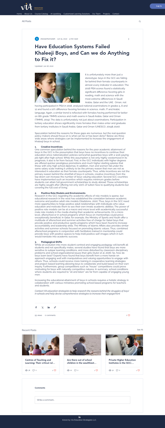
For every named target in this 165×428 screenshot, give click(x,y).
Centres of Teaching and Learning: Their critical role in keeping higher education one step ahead (40, 361)
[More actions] (128, 38)
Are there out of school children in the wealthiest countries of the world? (80, 361)
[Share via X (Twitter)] (42, 307)
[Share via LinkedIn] (48, 307)
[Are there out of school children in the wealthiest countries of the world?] (82, 345)
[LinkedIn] (79, 417)
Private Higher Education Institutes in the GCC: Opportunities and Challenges (122, 361)
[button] (140, 21)
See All (140, 330)
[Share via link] (55, 307)
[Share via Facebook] (36, 307)
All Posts (26, 21)
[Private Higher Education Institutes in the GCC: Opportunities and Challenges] (124, 345)
